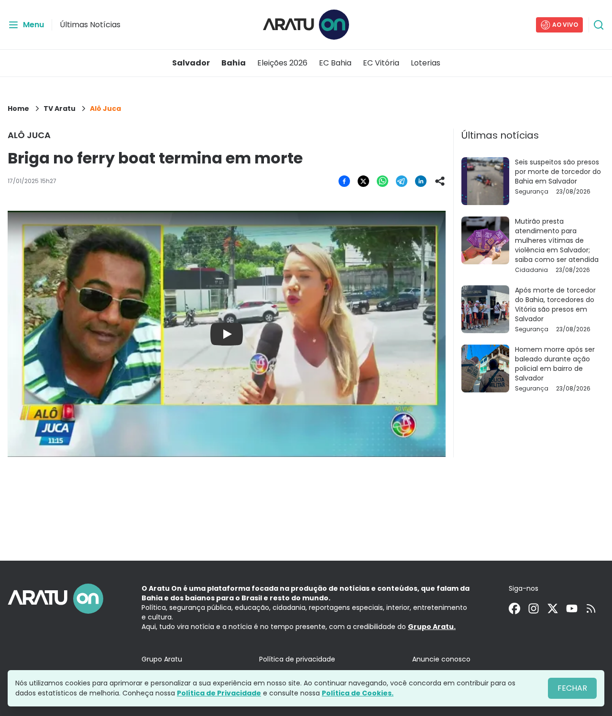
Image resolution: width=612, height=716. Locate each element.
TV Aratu (60, 108)
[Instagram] (533, 608)
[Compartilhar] (440, 181)
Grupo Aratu (162, 659)
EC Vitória (381, 62)
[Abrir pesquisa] (598, 25)
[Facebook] (514, 608)
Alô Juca (105, 108)
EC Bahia (335, 62)
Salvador (191, 62)
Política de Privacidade (219, 693)
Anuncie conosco (441, 659)
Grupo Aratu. (432, 626)
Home (18, 108)
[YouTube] (572, 608)
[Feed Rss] (591, 608)
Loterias (425, 62)
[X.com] (552, 608)
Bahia (233, 62)
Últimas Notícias (90, 24)
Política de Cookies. (357, 693)
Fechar (572, 688)
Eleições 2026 (282, 62)
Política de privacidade (297, 659)
